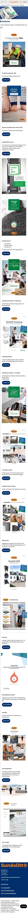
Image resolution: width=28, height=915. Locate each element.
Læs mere (12, 911)
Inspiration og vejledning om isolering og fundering (10, 5)
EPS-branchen (14, 699)
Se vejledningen (7, 704)
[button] (25, 2)
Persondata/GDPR (5, 887)
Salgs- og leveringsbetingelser (8, 893)
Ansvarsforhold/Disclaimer (7, 890)
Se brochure (6, 79)
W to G (14, 192)
